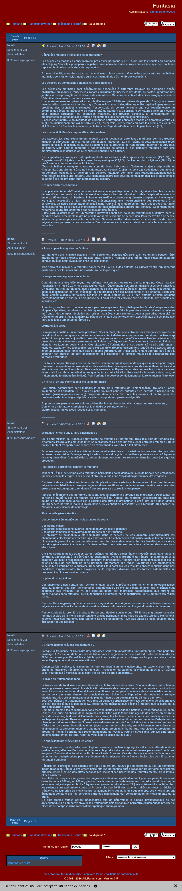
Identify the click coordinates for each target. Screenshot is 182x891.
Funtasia (17, 23)
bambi (154, 11)
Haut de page (15, 821)
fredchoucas (167, 11)
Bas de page (15, 38)
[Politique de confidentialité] (95, 886)
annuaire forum (93, 874)
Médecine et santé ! (70, 23)
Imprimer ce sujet (19, 863)
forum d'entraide (71, 874)
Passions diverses (40, 23)
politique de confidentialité (122, 874)
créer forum (51, 874)
